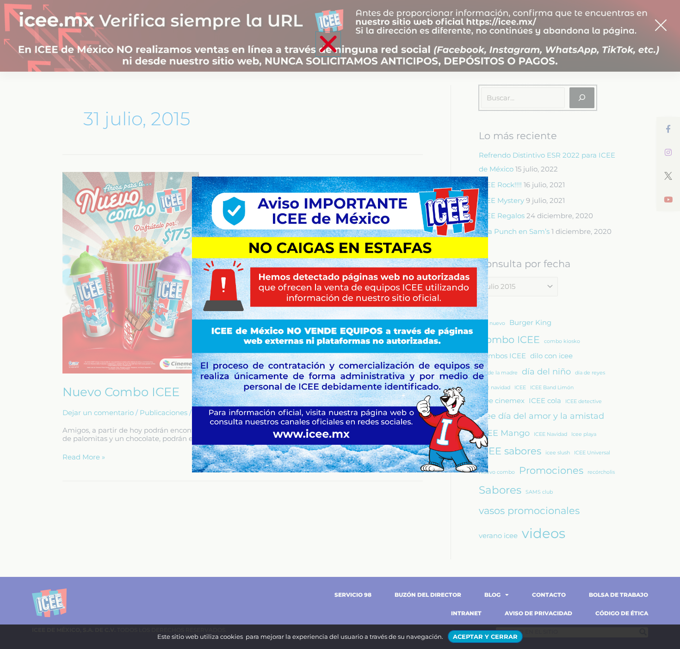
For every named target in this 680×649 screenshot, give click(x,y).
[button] (328, 44)
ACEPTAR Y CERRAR (485, 636)
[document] (340, 324)
